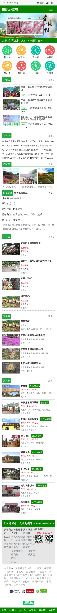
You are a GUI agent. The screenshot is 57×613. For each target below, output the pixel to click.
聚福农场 (25, 452)
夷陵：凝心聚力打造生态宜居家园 (36, 88)
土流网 (43, 571)
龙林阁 (5, 198)
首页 (4, 610)
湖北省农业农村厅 (20, 581)
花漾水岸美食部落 (29, 419)
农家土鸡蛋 (26, 278)
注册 (50, 2)
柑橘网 (19, 571)
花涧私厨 (25, 468)
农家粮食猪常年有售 (31, 243)
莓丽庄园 (25, 502)
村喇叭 (6, 79)
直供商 (42, 610)
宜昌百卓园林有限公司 (32, 349)
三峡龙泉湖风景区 (29, 402)
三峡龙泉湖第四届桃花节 (32, 186)
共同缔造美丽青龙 (47, 186)
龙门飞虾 (25, 435)
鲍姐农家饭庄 (27, 485)
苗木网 (28, 568)
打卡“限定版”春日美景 (13, 186)
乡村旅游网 (21, 574)
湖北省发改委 (32, 578)
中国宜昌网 (37, 581)
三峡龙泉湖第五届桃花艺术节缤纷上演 (36, 102)
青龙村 (15, 40)
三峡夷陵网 (19, 584)
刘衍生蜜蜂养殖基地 (31, 363)
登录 (41, 2)
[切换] (16, 2)
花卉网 (18, 568)
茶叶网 (10, 571)
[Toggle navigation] (51, 9)
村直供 (32, 610)
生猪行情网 (31, 571)
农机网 (38, 568)
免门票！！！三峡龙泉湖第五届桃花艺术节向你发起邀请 (36, 118)
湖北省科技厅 (16, 578)
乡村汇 (52, 610)
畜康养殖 (24, 251)
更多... (51, 193)
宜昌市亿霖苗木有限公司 (33, 335)
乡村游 (22, 610)
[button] (4, 23)
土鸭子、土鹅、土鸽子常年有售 (36, 260)
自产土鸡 (25, 295)
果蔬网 (47, 568)
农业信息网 (35, 574)
